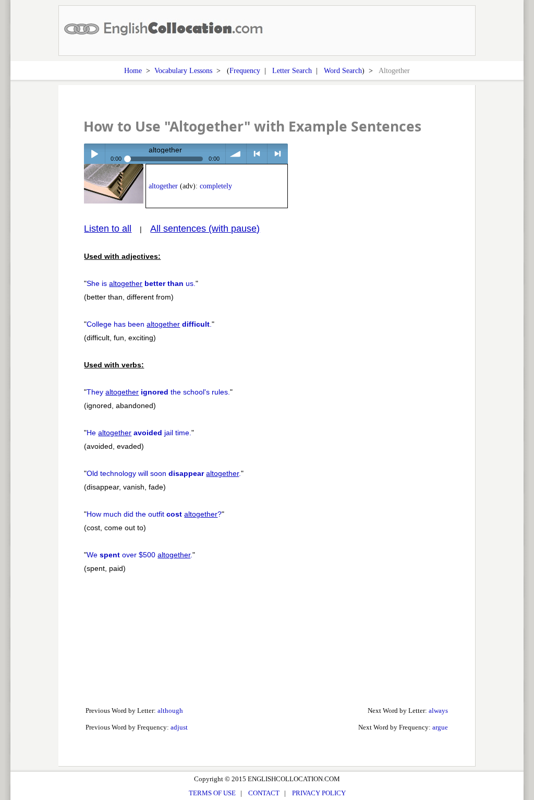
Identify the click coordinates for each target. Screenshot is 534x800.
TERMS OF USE (212, 793)
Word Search (343, 70)
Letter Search (292, 70)
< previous (257, 154)
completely (216, 186)
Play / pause (94, 154)
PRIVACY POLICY (319, 793)
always (438, 710)
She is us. (141, 283)
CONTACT (264, 793)
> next (278, 154)
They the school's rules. (158, 392)
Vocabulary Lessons (183, 70)
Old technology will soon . (164, 473)
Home (133, 70)
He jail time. (139, 432)
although (170, 710)
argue (440, 727)
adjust (179, 727)
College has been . (149, 324)
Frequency (244, 70)
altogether (163, 186)
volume (236, 154)
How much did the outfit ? (154, 514)
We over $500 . (139, 555)
